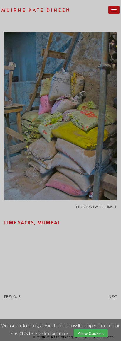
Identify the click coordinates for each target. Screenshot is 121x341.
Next (113, 296)
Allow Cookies (91, 333)
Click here (28, 333)
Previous (12, 296)
